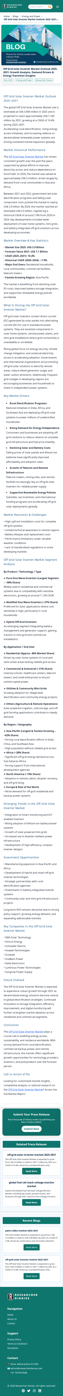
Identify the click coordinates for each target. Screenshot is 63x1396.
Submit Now (31, 1129)
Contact (11, 1323)
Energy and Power (31, 16)
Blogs (16, 16)
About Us (12, 1319)
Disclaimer (12, 1348)
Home (7, 16)
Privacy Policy (14, 1339)
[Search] (49, 6)
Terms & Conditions (17, 1343)
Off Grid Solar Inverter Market (26, 156)
